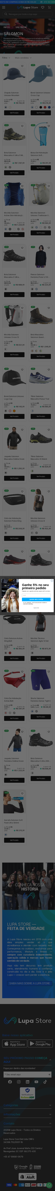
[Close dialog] (52, 580)
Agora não (36, 607)
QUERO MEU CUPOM (36, 599)
